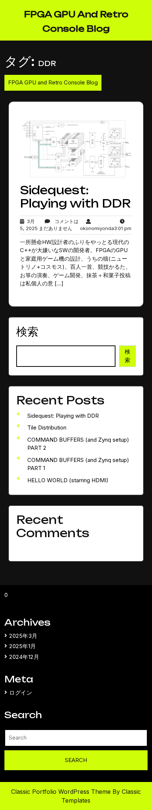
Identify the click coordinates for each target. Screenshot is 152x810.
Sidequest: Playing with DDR (75, 196)
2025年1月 (22, 646)
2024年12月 (24, 656)
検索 (27, 331)
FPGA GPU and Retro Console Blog (53, 82)
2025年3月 (23, 635)
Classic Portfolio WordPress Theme (62, 791)
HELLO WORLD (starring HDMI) (67, 480)
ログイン (20, 692)
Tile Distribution (46, 427)
